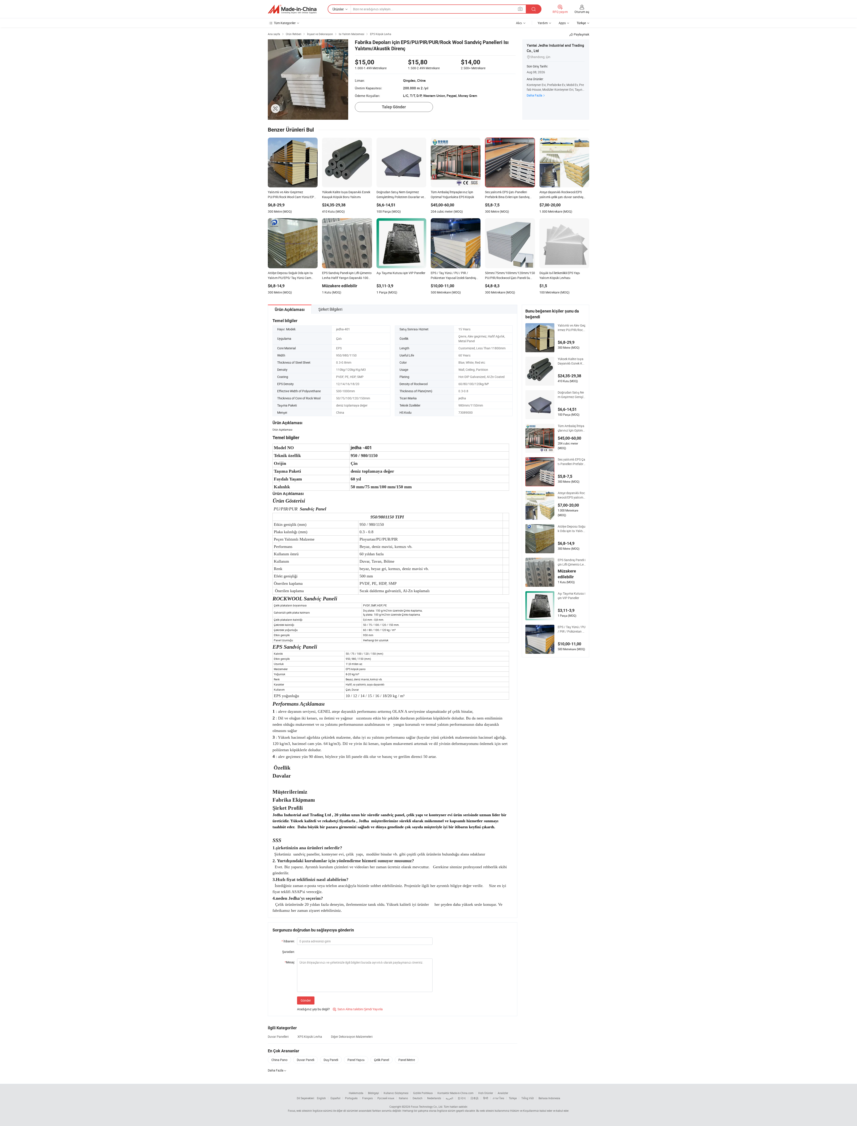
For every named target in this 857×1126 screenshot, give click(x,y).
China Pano (279, 1060)
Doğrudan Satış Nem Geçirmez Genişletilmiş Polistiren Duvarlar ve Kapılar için (571, 394)
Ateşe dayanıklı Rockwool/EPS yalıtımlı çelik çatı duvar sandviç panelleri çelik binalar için (571, 495)
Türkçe (513, 1098)
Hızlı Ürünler (485, 1093)
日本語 (474, 1098)
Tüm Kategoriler (285, 23)
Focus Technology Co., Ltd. (427, 1106)
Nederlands (434, 1098)
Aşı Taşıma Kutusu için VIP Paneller (571, 595)
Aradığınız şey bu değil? (313, 1009)
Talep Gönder (394, 107)
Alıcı (519, 23)
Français (367, 1098)
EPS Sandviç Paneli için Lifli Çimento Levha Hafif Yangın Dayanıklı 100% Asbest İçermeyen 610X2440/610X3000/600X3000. (571, 562)
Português (351, 1098)
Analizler (503, 1093)
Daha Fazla (534, 95)
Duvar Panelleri (278, 1036)
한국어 (462, 1098)
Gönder (306, 1000)
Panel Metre (406, 1060)
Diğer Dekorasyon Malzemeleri (351, 1036)
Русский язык (385, 1098)
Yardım (543, 23)
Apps (562, 23)
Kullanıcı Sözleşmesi (396, 1093)
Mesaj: (290, 962)
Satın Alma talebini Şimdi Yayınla (358, 1009)
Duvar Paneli (305, 1060)
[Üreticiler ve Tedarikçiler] (292, 9)
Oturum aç (581, 12)
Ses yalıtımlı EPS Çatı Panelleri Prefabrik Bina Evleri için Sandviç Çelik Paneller (572, 461)
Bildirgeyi (373, 1093)
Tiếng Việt (527, 1098)
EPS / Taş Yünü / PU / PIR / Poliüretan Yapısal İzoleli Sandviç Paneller (571, 629)
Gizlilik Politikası (423, 1093)
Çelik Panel (381, 1060)
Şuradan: (288, 952)
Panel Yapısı (356, 1060)
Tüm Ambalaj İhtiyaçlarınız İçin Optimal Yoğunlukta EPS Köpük (571, 428)
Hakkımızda (356, 1093)
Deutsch (417, 1098)
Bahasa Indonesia (549, 1098)
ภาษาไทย (498, 1098)
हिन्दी (485, 1098)
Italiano (403, 1098)
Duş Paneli (331, 1060)
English (321, 1098)
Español (335, 1098)
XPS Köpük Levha (309, 1036)
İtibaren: (288, 941)
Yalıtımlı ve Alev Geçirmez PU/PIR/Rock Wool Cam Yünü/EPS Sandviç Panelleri (571, 327)
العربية (449, 1098)
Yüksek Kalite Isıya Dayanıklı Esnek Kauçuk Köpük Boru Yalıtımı (572, 361)
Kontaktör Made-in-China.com (455, 1093)
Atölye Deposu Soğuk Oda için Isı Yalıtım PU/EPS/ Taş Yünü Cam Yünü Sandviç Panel (572, 528)
